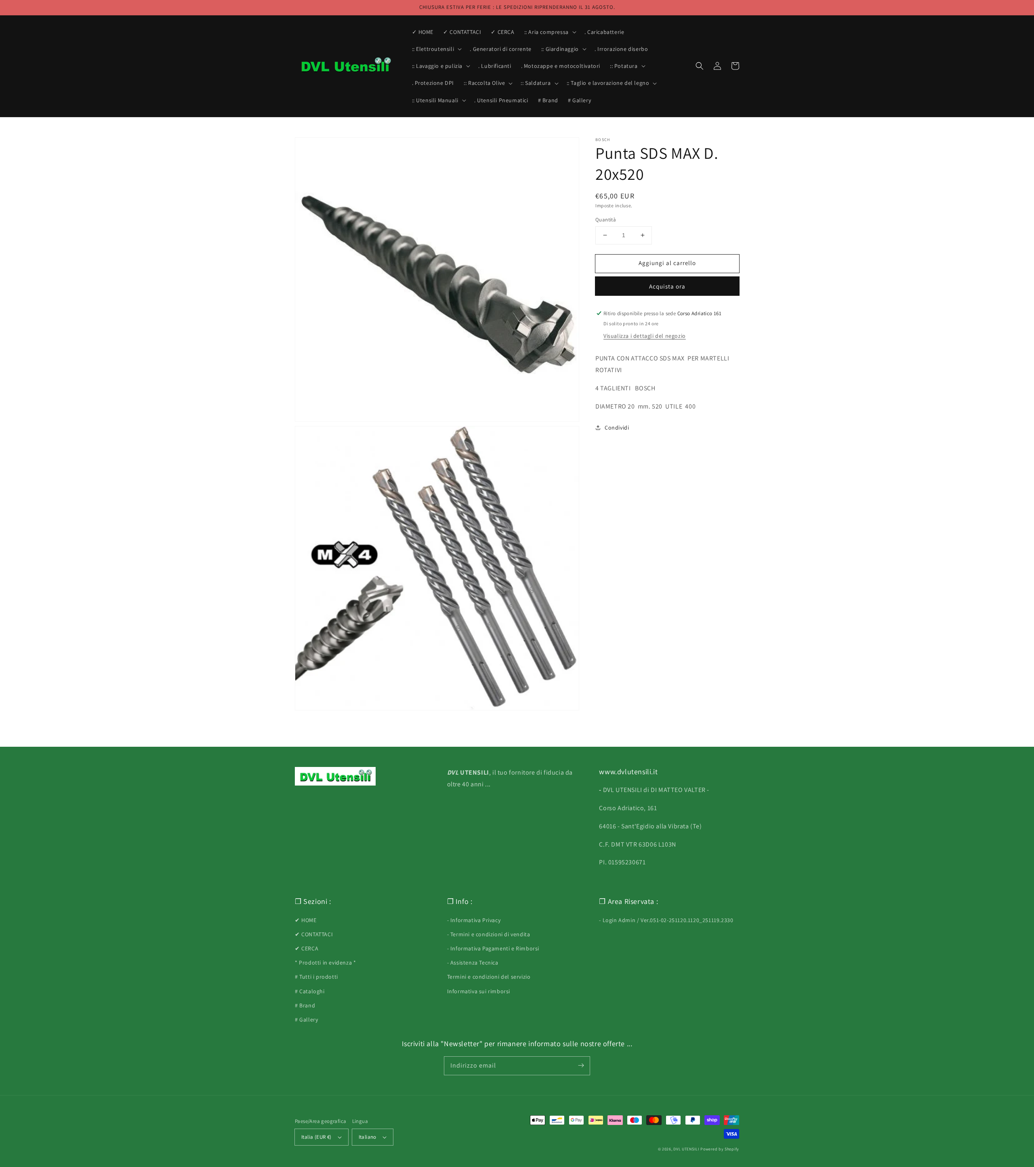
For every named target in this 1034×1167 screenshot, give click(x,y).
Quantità (605, 219)
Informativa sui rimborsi (478, 991)
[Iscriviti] (581, 1065)
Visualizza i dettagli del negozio (644, 336)
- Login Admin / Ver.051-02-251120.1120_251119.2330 (666, 920)
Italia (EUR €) (316, 1136)
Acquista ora (667, 286)
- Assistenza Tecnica (472, 962)
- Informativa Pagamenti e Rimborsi (493, 948)
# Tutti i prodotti (316, 976)
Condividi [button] (617, 427)
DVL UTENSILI (686, 1149)
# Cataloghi (310, 991)
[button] (549, 31)
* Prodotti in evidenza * (325, 962)
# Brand (305, 1005)
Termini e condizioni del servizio (489, 976)
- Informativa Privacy (474, 920)
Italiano (367, 1136)
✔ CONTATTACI (314, 934)
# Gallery (306, 1019)
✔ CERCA (306, 948)
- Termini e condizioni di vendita (488, 934)
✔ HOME (306, 920)
